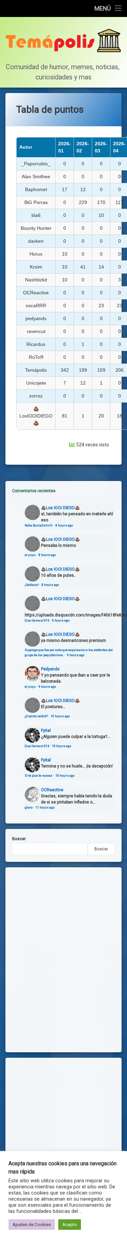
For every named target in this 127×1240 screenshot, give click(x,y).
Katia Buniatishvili (38, 525)
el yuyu (30, 555)
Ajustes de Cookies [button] (32, 1224)
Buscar (19, 838)
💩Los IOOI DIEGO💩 (60, 507)
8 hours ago (64, 525)
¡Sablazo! (32, 585)
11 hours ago (45, 807)
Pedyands (50, 669)
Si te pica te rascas (38, 775)
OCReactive (52, 790)
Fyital (46, 730)
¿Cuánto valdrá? (36, 716)
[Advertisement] (63, 1128)
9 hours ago (60, 620)
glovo (29, 807)
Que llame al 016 (37, 620)
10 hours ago (60, 716)
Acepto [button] (69, 1224)
